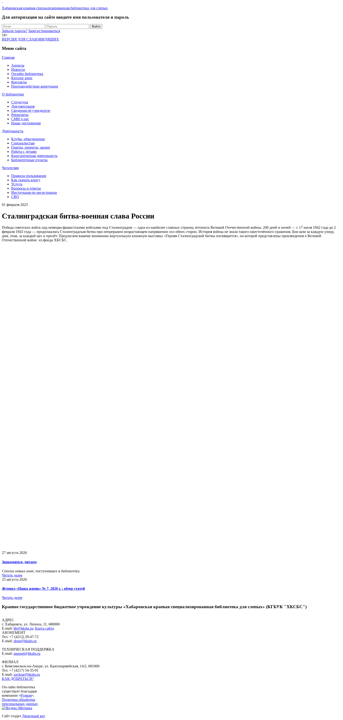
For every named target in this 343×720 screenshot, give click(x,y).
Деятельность (12, 131)
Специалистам (23, 143)
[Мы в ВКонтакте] (7, 683)
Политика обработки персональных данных (20, 702)
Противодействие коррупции (34, 86)
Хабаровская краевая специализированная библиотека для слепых (55, 8)
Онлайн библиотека (27, 74)
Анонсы (17, 65)
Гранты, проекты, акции (30, 147)
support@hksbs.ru (27, 653)
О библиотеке (13, 94)
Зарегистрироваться (44, 31)
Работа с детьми (24, 152)
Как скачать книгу (25, 180)
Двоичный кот (33, 716)
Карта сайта (44, 628)
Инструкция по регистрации (34, 193)
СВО (15, 197)
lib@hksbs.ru (23, 628)
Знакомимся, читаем (19, 562)
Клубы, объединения (28, 139)
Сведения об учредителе (30, 111)
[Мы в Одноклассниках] (3, 683)
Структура (19, 102)
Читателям (10, 168)
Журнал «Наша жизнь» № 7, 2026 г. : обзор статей (43, 588)
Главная (8, 57)
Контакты (19, 82)
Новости (18, 70)
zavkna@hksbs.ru (27, 674)
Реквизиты (19, 115)
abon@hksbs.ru (25, 641)
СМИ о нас (20, 119)
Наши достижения (26, 123)
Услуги (16, 184)
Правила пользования (28, 176)
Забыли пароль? (14, 31)
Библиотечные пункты (29, 160)
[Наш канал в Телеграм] (10, 683)
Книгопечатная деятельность (34, 156)
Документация (23, 106)
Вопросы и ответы (26, 188)
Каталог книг (22, 78)
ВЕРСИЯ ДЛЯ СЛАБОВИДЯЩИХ (30, 39)
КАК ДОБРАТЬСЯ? (18, 679)
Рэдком (26, 695)
